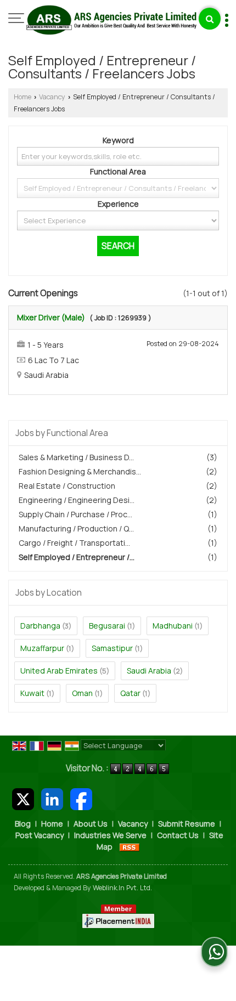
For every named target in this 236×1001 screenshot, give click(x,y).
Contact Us (178, 835)
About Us (91, 823)
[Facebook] (81, 798)
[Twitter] (23, 798)
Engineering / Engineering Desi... (76, 500)
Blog (23, 823)
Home (22, 96)
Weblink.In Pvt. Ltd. (122, 887)
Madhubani (173, 625)
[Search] (210, 19)
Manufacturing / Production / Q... (76, 528)
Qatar (130, 693)
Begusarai (107, 625)
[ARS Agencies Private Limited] (111, 21)
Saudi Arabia (149, 670)
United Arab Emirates (59, 670)
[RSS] (129, 846)
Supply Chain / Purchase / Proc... (75, 514)
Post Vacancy (39, 835)
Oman (82, 693)
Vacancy (52, 96)
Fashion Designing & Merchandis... (80, 471)
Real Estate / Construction (67, 485)
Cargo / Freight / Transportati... (74, 543)
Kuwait (32, 693)
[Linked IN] (52, 798)
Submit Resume (186, 823)
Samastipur (112, 648)
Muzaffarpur (42, 648)
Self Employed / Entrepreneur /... (76, 557)
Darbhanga (40, 625)
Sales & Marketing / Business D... (76, 457)
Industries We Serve (110, 835)
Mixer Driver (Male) (51, 317)
